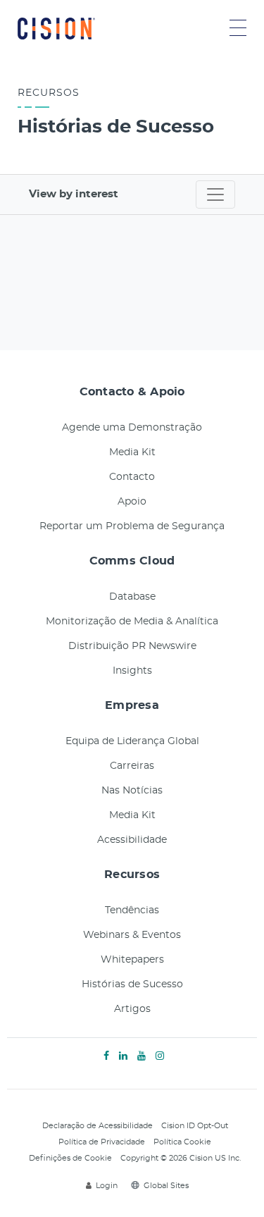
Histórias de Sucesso (132, 984)
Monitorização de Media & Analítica (132, 621)
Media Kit (132, 452)
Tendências (132, 910)
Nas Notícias (132, 791)
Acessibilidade (132, 840)
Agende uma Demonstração (132, 428)
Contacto (132, 477)
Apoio (132, 502)
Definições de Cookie (70, 1158)
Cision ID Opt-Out (194, 1126)
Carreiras (132, 766)
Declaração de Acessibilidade (97, 1126)
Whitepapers (132, 960)
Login (107, 1186)
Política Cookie (182, 1142)
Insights (132, 671)
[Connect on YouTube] (141, 1056)
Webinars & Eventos (132, 935)
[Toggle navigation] (215, 194)
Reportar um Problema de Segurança (132, 526)
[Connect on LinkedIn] (123, 1056)
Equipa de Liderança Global (132, 741)
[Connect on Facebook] (106, 1056)
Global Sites (166, 1186)
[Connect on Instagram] (160, 1056)
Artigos (132, 1009)
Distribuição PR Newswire (132, 646)
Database (132, 597)
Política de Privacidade (101, 1142)
